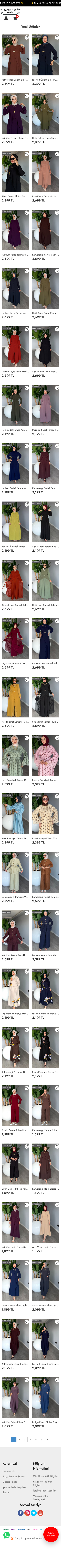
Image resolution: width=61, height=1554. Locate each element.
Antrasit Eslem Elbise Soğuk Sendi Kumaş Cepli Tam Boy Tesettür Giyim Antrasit (45, 1305)
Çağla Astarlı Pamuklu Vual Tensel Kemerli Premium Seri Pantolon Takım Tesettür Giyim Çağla (15, 897)
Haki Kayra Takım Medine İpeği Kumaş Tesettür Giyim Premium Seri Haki (45, 313)
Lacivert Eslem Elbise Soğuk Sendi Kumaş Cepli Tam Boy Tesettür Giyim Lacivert (45, 1364)
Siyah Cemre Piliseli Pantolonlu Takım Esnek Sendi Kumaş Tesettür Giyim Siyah (15, 1188)
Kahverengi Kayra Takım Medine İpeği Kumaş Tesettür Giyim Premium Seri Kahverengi (45, 254)
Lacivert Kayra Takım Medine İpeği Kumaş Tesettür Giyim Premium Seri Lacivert (15, 313)
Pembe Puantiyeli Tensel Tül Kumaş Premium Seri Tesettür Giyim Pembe (45, 780)
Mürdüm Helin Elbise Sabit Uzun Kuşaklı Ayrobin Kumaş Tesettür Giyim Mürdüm (15, 1247)
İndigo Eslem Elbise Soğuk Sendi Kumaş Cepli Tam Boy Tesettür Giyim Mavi (45, 1422)
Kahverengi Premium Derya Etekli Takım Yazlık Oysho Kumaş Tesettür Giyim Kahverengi (15, 1072)
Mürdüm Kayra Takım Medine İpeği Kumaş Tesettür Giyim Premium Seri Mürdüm (15, 254)
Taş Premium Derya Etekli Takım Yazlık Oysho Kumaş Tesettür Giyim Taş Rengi (15, 1013)
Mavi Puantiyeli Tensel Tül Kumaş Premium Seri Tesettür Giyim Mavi (15, 838)
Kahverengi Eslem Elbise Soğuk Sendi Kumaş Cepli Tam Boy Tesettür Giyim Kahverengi (15, 1364)
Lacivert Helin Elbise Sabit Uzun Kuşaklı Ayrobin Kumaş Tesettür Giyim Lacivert (15, 1305)
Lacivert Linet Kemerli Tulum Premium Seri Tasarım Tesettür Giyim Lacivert (45, 663)
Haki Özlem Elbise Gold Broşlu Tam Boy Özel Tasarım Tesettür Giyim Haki (45, 138)
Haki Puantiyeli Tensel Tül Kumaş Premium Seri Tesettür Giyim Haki (15, 780)
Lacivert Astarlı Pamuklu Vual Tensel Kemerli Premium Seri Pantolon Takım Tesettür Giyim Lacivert (45, 955)
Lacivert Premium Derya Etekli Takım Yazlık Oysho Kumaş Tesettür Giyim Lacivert (45, 1013)
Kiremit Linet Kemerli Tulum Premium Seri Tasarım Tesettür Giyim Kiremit (15, 605)
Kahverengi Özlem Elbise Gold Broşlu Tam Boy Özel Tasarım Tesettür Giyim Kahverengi (15, 79)
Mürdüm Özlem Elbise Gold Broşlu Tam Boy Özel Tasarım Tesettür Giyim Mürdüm (15, 138)
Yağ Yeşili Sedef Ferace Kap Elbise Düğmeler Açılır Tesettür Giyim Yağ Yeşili (15, 546)
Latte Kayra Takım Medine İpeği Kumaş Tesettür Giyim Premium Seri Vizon (45, 196)
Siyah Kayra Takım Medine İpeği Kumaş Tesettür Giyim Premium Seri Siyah (45, 371)
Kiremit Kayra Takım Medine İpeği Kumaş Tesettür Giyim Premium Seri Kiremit (15, 371)
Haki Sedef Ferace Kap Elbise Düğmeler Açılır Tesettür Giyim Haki (15, 430)
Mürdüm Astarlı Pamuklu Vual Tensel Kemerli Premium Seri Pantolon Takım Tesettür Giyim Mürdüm (15, 955)
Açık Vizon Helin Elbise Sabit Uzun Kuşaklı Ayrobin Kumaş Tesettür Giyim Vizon (45, 1247)
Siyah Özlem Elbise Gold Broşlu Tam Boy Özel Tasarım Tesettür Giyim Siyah (15, 196)
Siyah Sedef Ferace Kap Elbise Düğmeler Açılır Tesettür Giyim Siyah (45, 546)
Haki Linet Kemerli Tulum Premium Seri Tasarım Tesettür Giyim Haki (45, 605)
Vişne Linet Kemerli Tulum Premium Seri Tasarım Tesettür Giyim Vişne (15, 663)
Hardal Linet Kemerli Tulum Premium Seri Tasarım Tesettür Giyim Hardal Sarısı (15, 721)
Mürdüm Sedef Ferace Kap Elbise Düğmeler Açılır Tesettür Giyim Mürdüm (45, 430)
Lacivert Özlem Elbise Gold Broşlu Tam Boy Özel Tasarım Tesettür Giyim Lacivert (45, 79)
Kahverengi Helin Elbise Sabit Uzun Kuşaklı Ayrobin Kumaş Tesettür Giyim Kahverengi (45, 1188)
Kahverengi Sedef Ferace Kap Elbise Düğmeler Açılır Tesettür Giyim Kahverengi (45, 488)
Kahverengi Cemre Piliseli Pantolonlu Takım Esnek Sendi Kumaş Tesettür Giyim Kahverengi (45, 1130)
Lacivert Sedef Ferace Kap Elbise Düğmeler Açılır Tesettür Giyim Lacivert (15, 488)
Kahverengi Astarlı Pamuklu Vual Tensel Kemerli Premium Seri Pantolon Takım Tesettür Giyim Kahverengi (45, 897)
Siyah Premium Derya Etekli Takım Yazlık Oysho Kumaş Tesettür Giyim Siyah (45, 1072)
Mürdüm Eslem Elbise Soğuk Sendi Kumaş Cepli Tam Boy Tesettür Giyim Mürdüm (15, 1422)
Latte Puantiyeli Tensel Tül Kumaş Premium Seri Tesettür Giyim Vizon (45, 838)
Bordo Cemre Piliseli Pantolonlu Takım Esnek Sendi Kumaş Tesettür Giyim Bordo (15, 1130)
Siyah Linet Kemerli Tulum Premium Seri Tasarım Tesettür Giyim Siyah (45, 721)
